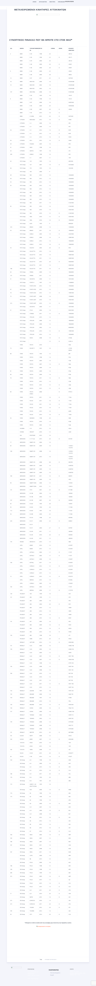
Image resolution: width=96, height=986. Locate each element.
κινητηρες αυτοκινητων (50, 959)
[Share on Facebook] (37, 953)
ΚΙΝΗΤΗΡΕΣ (52, 1)
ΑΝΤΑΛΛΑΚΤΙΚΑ (43, 1)
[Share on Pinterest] (51, 953)
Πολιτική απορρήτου (55, 972)
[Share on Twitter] (44, 953)
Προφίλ (52, 975)
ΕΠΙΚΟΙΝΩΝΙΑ (61, 1)
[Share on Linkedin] (59, 953)
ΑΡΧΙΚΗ (34, 1)
